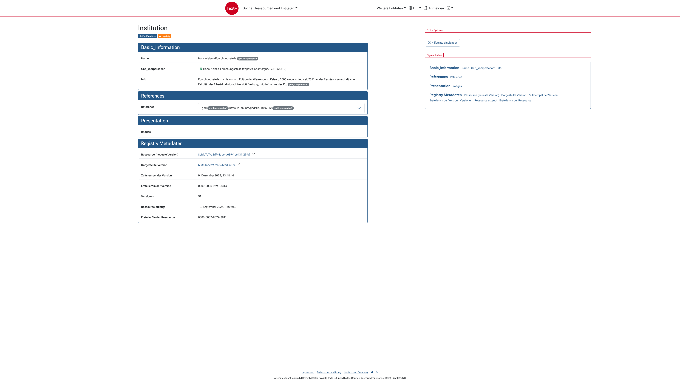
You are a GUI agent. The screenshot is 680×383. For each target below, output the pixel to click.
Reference (456, 77)
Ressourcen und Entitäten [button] (274, 8)
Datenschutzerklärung (329, 372)
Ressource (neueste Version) (481, 95)
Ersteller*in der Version (443, 100)
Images (457, 86)
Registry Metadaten (445, 95)
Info (499, 68)
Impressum (308, 372)
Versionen (466, 100)
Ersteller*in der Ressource (515, 100)
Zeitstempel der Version (543, 95)
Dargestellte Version (513, 95)
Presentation (439, 86)
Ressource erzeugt (485, 100)
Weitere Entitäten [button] (390, 8)
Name (465, 68)
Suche (247, 8)
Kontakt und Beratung (356, 372)
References (438, 77)
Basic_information (444, 68)
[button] (415, 8)
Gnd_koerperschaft (483, 68)
